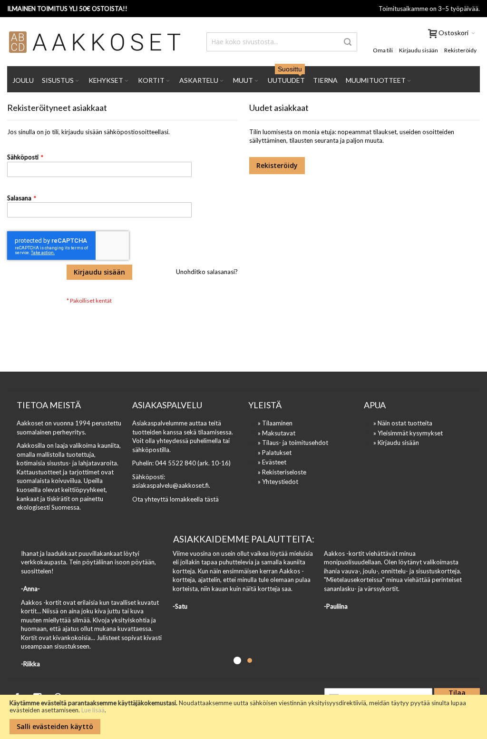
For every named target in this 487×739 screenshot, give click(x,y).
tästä (212, 499)
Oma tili (383, 50)
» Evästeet (272, 462)
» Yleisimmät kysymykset (408, 433)
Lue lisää (93, 710)
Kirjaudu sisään (418, 50)
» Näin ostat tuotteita (402, 423)
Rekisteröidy (460, 50)
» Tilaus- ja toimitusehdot (293, 442)
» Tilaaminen (275, 423)
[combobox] (281, 41)
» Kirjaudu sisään (396, 442)
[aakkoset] (95, 42)
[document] (243, 717)
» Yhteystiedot (278, 481)
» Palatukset (275, 452)
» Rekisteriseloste (282, 472)
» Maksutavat (276, 433)
